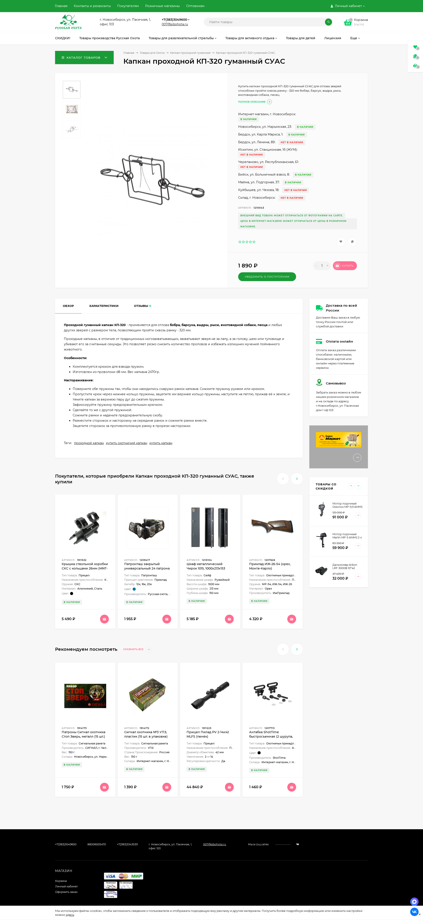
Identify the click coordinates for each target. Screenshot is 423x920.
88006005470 (96, 844)
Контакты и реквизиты (92, 6)
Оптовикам (195, 6)
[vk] (297, 844)
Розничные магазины (162, 6)
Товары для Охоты (152, 52)
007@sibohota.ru (175, 24)
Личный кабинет (66, 886)
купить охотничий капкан (126, 443)
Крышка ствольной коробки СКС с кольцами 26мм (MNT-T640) (85, 568)
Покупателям (128, 6)
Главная (61, 6)
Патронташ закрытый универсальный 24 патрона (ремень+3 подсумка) (147, 568)
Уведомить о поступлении (267, 276)
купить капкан (160, 443)
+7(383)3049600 (174, 20)
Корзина (61, 881)
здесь (70, 914)
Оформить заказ (66, 892)
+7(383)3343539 (127, 844)
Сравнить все (133, 649)
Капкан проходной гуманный (190, 52)
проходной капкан (89, 443)
